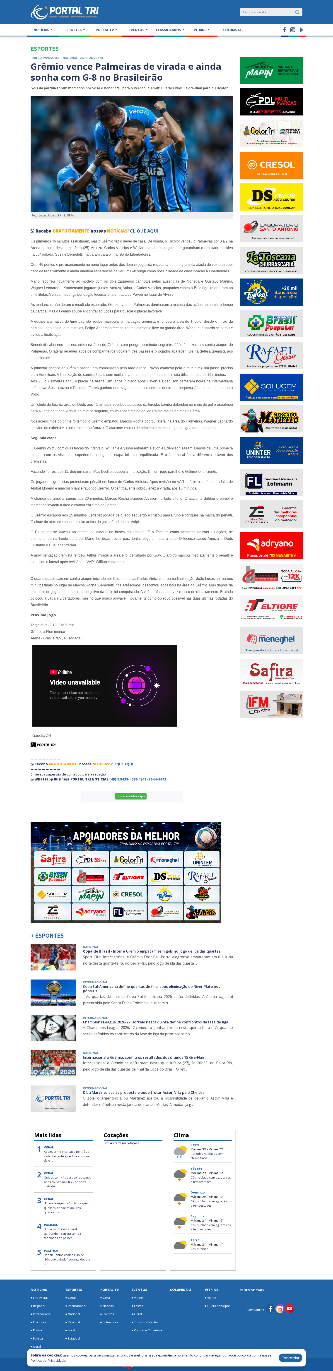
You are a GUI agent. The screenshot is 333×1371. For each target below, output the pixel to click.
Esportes (73, 1289)
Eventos (108, 1314)
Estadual (74, 1338)
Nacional (74, 1314)
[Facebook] (270, 1308)
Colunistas (233, 30)
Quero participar (218, 1306)
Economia (39, 1322)
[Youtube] (289, 1308)
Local (71, 1330)
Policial (38, 1330)
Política (38, 1338)
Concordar (290, 1357)
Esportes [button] (73, 30)
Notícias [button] (42, 30)
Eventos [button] (137, 30)
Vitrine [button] (200, 30)
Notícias (39, 1289)
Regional (39, 1306)
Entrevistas (40, 1298)
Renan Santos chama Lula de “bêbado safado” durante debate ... (67, 1259)
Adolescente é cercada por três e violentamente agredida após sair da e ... (67, 1156)
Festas (138, 1306)
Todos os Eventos (146, 1322)
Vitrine (138, 1298)
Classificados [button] (169, 30)
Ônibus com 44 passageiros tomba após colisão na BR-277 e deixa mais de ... (68, 1181)
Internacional (42, 1314)
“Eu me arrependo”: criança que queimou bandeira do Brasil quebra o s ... (66, 1207)
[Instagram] (280, 1308)
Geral (37, 1347)
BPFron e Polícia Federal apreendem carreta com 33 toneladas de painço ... (62, 1233)
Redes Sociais (252, 1290)
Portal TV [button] (105, 30)
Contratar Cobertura (148, 1330)
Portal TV (109, 1289)
